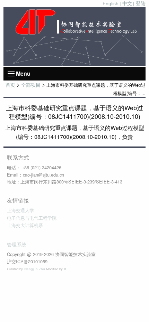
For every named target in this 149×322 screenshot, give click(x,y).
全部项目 (31, 85)
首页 (10, 85)
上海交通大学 (20, 210)
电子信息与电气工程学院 (31, 218)
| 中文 (126, 3)
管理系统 (16, 244)
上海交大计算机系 (25, 225)
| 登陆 (139, 3)
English (111, 3)
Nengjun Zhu (35, 269)
